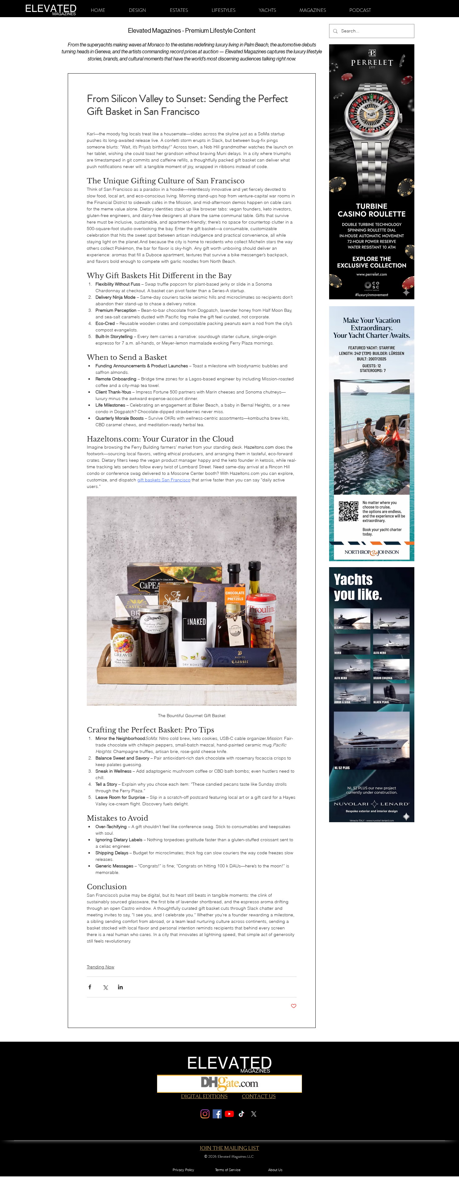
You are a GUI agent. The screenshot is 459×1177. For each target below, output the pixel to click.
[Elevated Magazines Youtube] (229, 1113)
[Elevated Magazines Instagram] (205, 1113)
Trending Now (100, 967)
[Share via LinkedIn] (120, 987)
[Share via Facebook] (90, 987)
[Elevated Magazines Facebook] (217, 1113)
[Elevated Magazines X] (253, 1113)
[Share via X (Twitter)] (105, 987)
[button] (137, 10)
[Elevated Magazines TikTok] (241, 1113)
